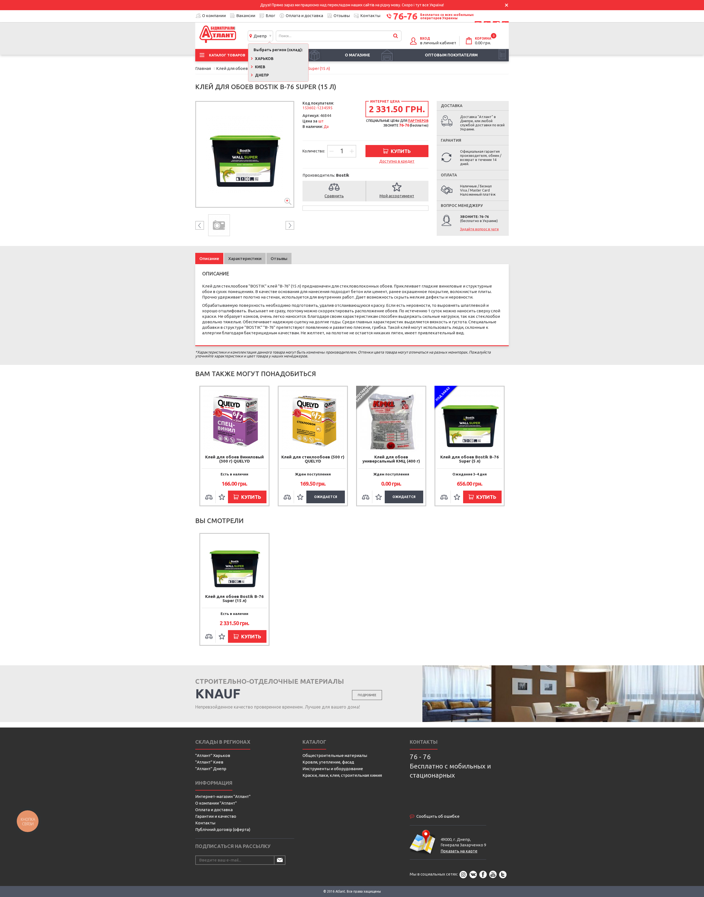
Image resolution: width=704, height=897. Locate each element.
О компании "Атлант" (216, 803)
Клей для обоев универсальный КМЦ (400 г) (391, 459)
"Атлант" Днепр (210, 768)
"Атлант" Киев (209, 762)
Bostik (342, 175)
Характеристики (245, 258)
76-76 (405, 16)
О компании (214, 15)
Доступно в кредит (396, 161)
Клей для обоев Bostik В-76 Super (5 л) (469, 459)
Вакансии (245, 15)
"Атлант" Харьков (212, 755)
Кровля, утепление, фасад (328, 762)
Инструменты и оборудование (332, 768)
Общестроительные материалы (334, 755)
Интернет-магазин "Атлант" (223, 796)
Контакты (370, 15)
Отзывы (342, 15)
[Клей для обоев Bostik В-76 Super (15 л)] (244, 154)
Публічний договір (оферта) (222, 829)
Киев (259, 67)
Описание (209, 258)
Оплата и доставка (304, 15)
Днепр (259, 36)
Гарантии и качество (215, 816)
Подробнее (367, 695)
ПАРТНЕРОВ (418, 120)
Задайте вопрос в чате (479, 229)
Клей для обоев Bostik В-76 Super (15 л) (234, 598)
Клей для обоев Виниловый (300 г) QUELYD (234, 459)
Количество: (314, 151)
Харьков (264, 58)
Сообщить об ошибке (438, 816)
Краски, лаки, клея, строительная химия (342, 775)
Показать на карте (459, 851)
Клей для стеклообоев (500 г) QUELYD (312, 459)
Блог (270, 15)
